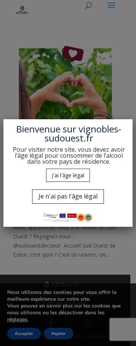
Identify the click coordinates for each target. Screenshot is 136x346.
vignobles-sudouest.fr (83, 133)
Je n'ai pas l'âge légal (68, 196)
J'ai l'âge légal (68, 175)
